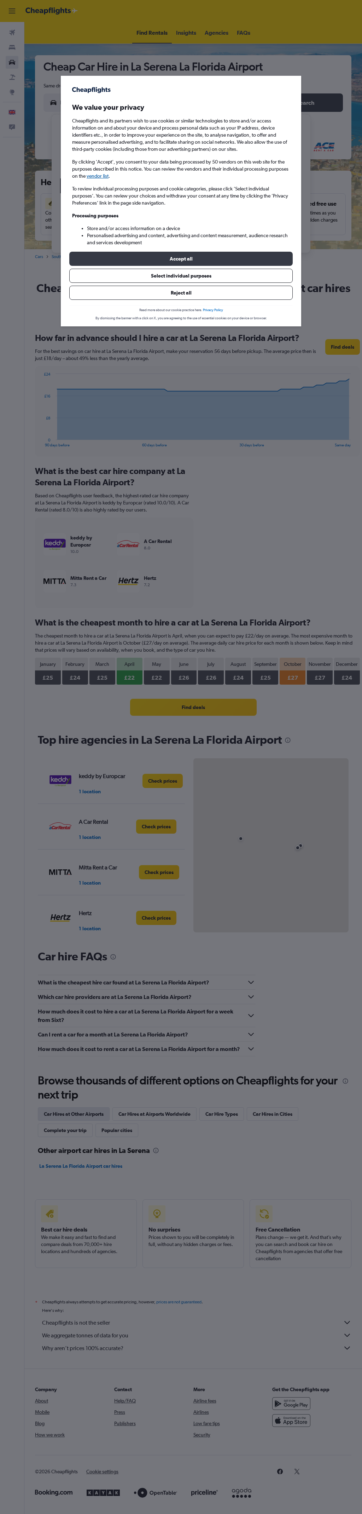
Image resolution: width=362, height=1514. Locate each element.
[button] (181, 259)
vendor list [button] (98, 176)
